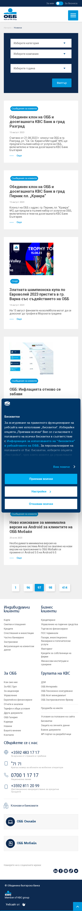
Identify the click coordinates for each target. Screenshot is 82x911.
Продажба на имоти (52, 708)
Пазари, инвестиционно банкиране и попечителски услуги (56, 641)
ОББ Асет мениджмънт (53, 695)
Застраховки (11, 642)
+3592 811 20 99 (25, 785)
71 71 (16, 764)
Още (19, 155)
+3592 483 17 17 (25, 752)
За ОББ (10, 673)
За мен (50, 3)
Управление (10, 695)
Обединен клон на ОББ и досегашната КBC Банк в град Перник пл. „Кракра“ (37, 191)
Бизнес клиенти (48, 609)
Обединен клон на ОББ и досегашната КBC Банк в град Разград (37, 122)
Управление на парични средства (59, 624)
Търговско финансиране (54, 628)
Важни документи (51, 729)
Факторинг (46, 648)
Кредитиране (48, 620)
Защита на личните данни (55, 725)
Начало (8, 28)
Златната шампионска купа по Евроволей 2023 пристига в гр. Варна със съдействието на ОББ (39, 294)
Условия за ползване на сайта (58, 716)
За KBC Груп (10, 686)
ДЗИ (43, 682)
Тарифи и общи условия (17, 708)
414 (64, 587)
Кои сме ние (11, 682)
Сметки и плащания (15, 624)
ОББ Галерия (11, 717)
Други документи (13, 713)
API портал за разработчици (56, 734)
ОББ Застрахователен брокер (57, 699)
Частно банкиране (14, 637)
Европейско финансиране (18, 699)
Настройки (38, 491)
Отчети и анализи (13, 704)
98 (50, 587)
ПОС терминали (49, 633)
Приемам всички (41, 478)
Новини (8, 726)
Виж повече (61, 466)
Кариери (8, 721)
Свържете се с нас (20, 743)
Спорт (15, 281)
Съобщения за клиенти (24, 108)
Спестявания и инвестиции (19, 633)
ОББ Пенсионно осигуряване (57, 691)
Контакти (9, 735)
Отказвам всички (41, 503)
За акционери (11, 691)
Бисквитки (46, 721)
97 (39, 587)
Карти (7, 620)
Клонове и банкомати (24, 805)
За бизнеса (71, 3)
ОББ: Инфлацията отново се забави (35, 391)
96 (28, 587)
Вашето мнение (12, 730)
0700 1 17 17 (25, 775)
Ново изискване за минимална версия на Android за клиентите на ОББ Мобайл (41, 527)
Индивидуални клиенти (17, 609)
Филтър (62, 82)
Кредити (8, 628)
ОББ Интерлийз (49, 686)
